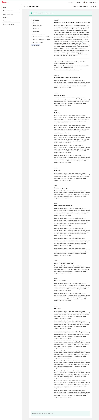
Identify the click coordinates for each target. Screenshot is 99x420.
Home (4, 7)
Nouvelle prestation (8, 14)
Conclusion (36, 45)
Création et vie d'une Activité (41, 36)
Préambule (36, 20)
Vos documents (7, 21)
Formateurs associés (8, 24)
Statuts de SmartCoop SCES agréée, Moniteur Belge (67, 61)
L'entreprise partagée (39, 34)
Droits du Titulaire (38, 42)
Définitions (36, 28)
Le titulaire (36, 31)
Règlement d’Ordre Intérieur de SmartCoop (64, 63)
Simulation (5, 17)
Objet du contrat (37, 25)
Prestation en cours (8, 11)
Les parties (36, 23)
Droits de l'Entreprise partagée (41, 39)
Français (78, 2)
